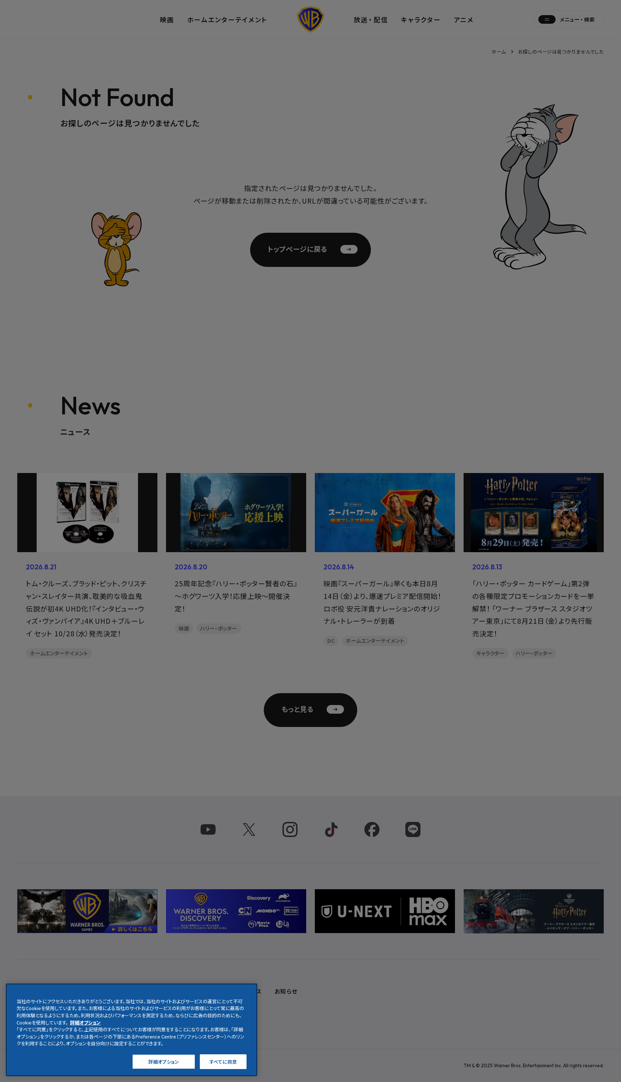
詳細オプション (163, 1061)
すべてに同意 (223, 1061)
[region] (131, 1029)
